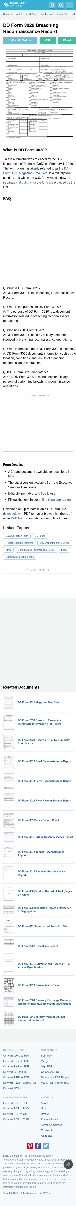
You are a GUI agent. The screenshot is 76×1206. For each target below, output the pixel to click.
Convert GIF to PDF (15, 1071)
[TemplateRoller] (13, 5)
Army (8, 550)
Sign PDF (47, 1066)
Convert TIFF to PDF (16, 1077)
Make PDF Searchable (55, 1082)
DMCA (45, 1113)
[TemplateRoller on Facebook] (38, 1146)
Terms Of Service (51, 1124)
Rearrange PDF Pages (55, 1077)
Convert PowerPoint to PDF (20, 1082)
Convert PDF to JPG (15, 1103)
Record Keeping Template (19, 543)
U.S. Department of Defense (55, 543)
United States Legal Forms (20, 557)
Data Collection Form (17, 536)
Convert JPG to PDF (15, 1088)
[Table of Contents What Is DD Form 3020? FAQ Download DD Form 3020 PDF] (52, 5)
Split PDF (46, 1055)
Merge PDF (48, 1061)
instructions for (26, 182)
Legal (64, 550)
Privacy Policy (49, 1119)
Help (44, 1108)
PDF (48, 40)
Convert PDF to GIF (15, 1113)
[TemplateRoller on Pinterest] (30, 1146)
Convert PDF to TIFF (16, 1119)
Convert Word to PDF (16, 1055)
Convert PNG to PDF (16, 1066)
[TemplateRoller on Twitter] (46, 1146)
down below (11, 513)
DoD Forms (19, 518)
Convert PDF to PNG (16, 1108)
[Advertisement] (38, 243)
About (44, 1103)
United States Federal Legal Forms (36, 550)
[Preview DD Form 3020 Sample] (39, 94)
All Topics (46, 1135)
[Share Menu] (68, 1164)
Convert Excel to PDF (16, 1061)
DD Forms (40, 536)
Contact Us (48, 1130)
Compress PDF (50, 1071)
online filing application (55, 499)
